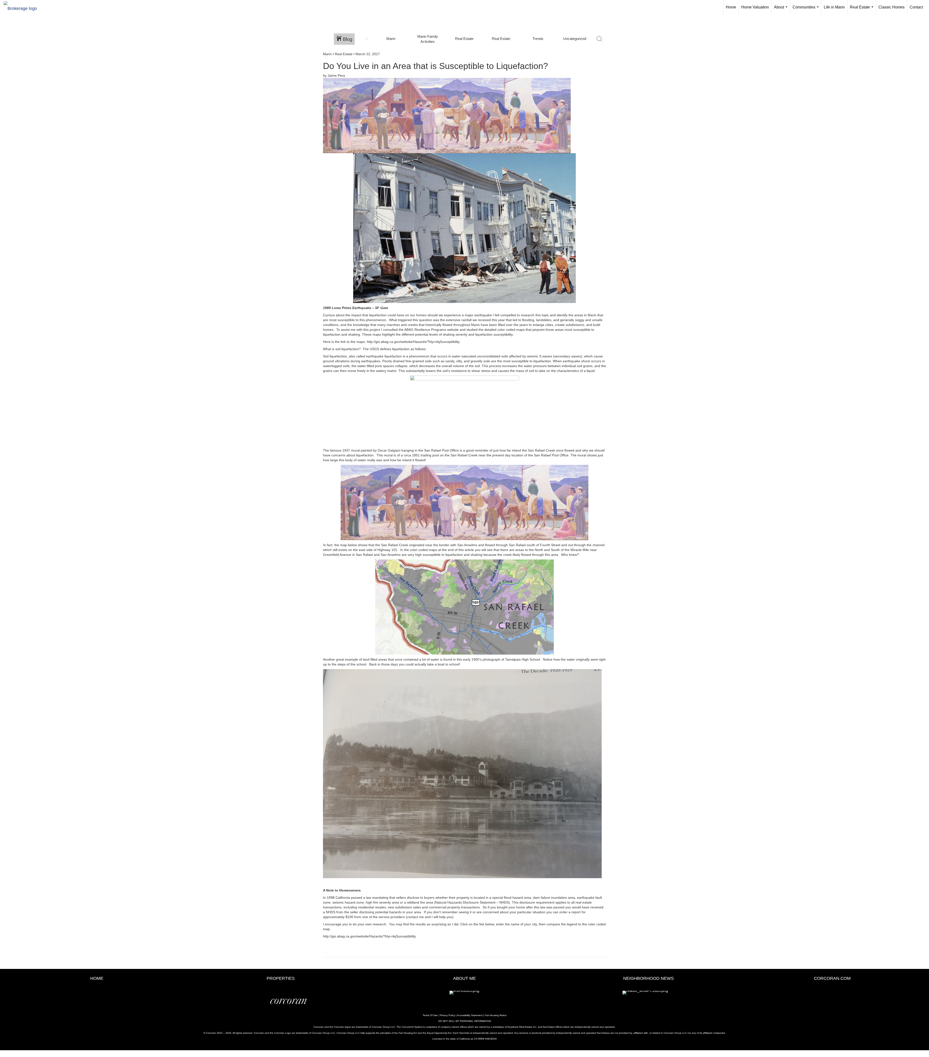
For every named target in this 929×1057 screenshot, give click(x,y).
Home (731, 7)
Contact (916, 7)
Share (921, 62)
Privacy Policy (447, 1015)
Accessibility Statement (470, 1015)
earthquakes (370, 361)
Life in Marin (834, 7)
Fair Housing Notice (496, 1015)
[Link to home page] (23, 7)
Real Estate (862, 10)
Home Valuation (755, 7)
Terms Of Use (430, 1015)
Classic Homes (891, 7)
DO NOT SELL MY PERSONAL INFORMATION (464, 1021)
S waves (545, 356)
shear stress (481, 371)
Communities (807, 10)
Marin (327, 54)
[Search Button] (599, 38)
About (781, 10)
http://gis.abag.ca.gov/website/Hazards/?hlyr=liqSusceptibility (413, 342)
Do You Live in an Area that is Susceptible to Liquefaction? (435, 66)
